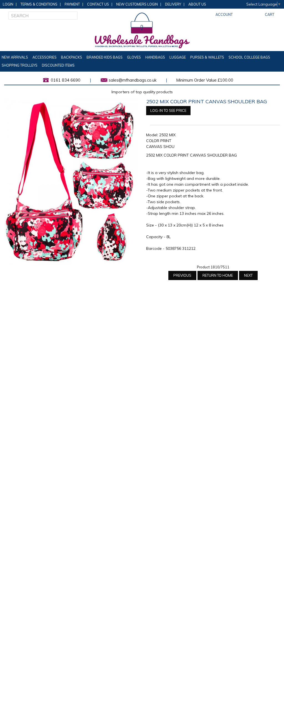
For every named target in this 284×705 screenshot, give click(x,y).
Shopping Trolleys (19, 65)
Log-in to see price (168, 110)
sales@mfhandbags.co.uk (132, 80)
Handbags (155, 57)
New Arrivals (15, 57)
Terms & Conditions (39, 4)
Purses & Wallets (207, 57)
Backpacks (71, 57)
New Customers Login (137, 4)
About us (197, 4)
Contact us (98, 4)
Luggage (177, 57)
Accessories (44, 57)
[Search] (73, 15)
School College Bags (249, 57)
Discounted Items (58, 65)
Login (8, 4)
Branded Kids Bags (105, 57)
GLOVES (134, 57)
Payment (72, 4)
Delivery (173, 4)
